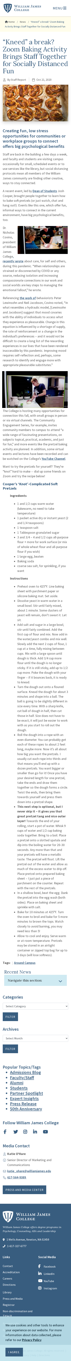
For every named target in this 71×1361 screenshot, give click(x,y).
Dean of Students (45, 191)
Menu (58, 8)
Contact (8, 1266)
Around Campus (25, 963)
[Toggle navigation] (60, 981)
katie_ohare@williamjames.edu (29, 1171)
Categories (13, 997)
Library (7, 1292)
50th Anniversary (26, 1109)
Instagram (50, 1288)
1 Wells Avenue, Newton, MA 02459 (28, 1239)
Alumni (16, 1082)
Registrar (9, 1305)
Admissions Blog (25, 1072)
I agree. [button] (14, 1352)
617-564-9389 (17, 1177)
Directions (9, 1284)
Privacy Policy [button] (32, 1340)
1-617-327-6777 (16, 1246)
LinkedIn (49, 1274)
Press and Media (13, 1298)
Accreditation (11, 1272)
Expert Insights (24, 1098)
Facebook (50, 1266)
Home (11, 21)
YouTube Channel (53, 459)
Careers (7, 1278)
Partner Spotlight (26, 1093)
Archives (11, 1029)
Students (19, 1088)
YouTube (49, 1281)
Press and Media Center (24, 1190)
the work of (28, 298)
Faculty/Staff (22, 1077)
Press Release (23, 1104)
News (22, 21)
